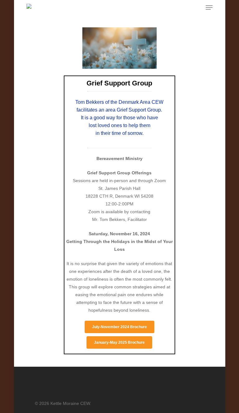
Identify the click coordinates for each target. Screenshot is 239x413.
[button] (209, 7)
